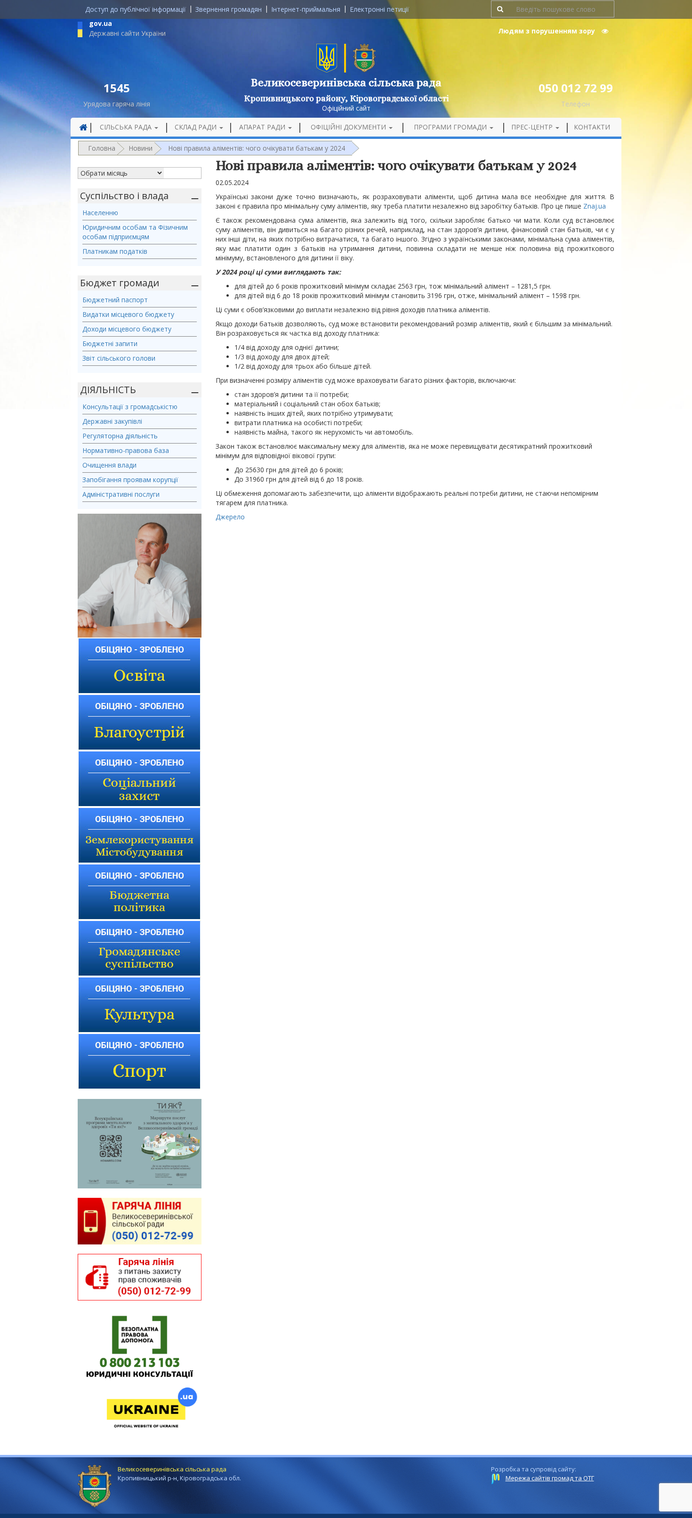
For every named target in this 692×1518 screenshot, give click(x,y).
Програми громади (451, 126)
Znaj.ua (594, 206)
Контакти (592, 126)
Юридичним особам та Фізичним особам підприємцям (135, 232)
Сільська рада (126, 126)
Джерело (230, 516)
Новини (141, 148)
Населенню (100, 212)
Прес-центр (533, 126)
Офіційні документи (349, 126)
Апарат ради (263, 126)
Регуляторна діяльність (120, 435)
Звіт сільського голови (118, 358)
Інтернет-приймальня (305, 9)
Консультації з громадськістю (129, 406)
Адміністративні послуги (121, 494)
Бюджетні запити (109, 343)
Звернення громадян (228, 9)
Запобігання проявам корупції (130, 479)
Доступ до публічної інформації (135, 9)
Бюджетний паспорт (115, 299)
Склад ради (196, 126)
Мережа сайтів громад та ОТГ (550, 1478)
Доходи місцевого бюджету (126, 328)
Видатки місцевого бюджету (128, 314)
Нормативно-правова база (125, 450)
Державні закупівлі (112, 421)
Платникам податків (114, 251)
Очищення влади (109, 464)
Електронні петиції (379, 9)
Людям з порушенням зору (547, 30)
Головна (101, 148)
